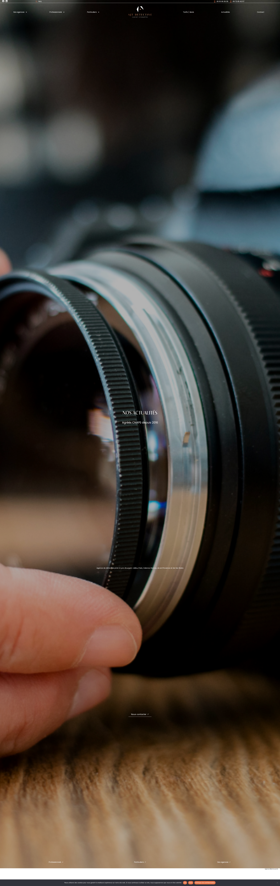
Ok (185, 882)
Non (190, 882)
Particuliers (92, 12)
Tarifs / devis (188, 12)
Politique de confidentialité (204, 882)
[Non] (277, 883)
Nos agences (18, 12)
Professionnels (55, 12)
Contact (260, 12)
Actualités (225, 12)
